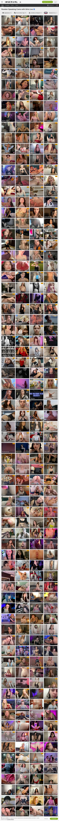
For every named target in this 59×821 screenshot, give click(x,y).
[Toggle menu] (2, 2)
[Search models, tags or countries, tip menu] (57, 5)
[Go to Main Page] (11, 2)
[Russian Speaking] (46, 13)
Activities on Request (35, 12)
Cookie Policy (10, 819)
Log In (55, 1)
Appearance (7, 12)
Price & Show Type (20, 12)
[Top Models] (20, 2)
